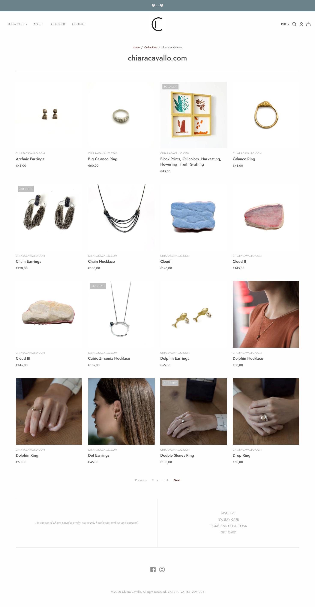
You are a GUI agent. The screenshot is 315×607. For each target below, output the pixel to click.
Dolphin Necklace (248, 358)
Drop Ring (241, 455)
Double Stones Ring (177, 455)
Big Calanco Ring (102, 159)
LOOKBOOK (58, 24)
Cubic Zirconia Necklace (109, 358)
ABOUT (38, 24)
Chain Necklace (101, 261)
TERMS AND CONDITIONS (228, 526)
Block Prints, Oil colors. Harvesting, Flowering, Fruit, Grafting (190, 161)
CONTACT (79, 24)
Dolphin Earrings (174, 358)
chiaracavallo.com (30, 153)
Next (177, 480)
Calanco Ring (244, 159)
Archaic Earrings (30, 159)
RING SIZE (228, 513)
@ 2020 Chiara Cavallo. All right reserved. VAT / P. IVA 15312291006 (157, 592)
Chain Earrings (28, 261)
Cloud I (166, 261)
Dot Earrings (99, 455)
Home (136, 47)
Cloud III (23, 358)
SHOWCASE (16, 24)
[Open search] (294, 24)
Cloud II (239, 261)
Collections (150, 47)
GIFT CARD (228, 532)
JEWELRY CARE (228, 519)
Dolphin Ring (27, 455)
